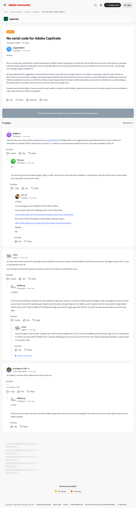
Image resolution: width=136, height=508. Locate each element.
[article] (68, 143)
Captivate (27, 12)
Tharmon (20, 160)
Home (6, 12)
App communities (16, 12)
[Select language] (101, 5)
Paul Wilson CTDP (20, 368)
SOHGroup (21, 285)
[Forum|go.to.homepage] (19, 5)
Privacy (65, 504)
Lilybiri (15, 255)
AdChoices (123, 504)
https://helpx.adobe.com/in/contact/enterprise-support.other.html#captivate (43, 223)
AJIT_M (24, 195)
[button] (4, 6)
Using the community (43, 504)
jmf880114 (16, 133)
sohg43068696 (19, 48)
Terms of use (57, 504)
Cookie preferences (76, 504)
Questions (36, 12)
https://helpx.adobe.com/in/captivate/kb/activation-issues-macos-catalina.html (44, 214)
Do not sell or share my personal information (100, 504)
